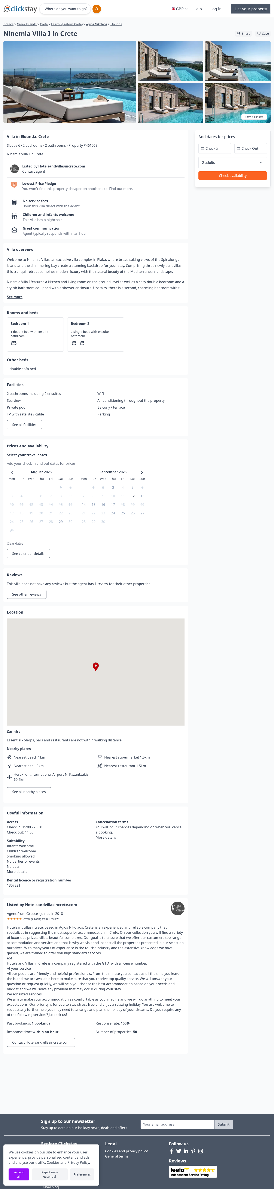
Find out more (120, 188)
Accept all (19, 1174)
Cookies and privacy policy (126, 1151)
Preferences (82, 1174)
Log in (216, 8)
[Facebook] (171, 1151)
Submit (223, 1124)
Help (198, 8)
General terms (116, 1156)
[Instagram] (200, 1151)
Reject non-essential (50, 1174)
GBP (180, 8)
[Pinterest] (193, 1151)
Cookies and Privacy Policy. (68, 1162)
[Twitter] (178, 1151)
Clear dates (15, 543)
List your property (251, 8)
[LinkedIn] (186, 1151)
